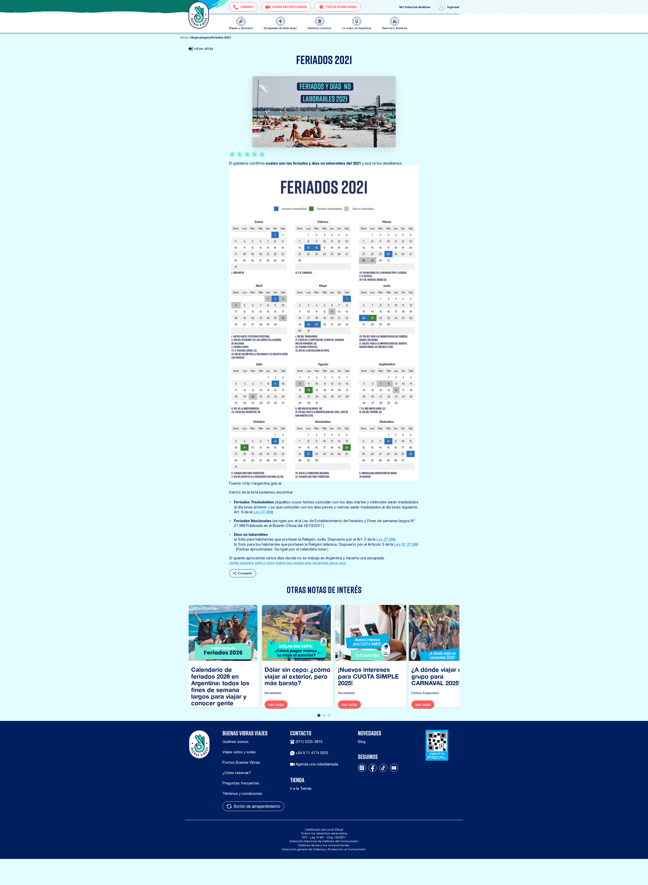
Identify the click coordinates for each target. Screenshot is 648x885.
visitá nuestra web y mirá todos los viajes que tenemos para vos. (287, 562)
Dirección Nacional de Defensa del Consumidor (324, 841)
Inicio (184, 37)
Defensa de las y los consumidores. (324, 845)
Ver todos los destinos (414, 7)
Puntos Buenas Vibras (241, 762)
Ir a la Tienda (300, 788)
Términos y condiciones (242, 794)
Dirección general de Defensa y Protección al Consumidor (324, 849)
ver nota (276, 704)
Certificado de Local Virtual (324, 829)
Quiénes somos (235, 742)
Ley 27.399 (262, 511)
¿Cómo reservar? (236, 773)
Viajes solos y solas (239, 752)
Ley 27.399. (386, 539)
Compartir (245, 573)
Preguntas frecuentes (240, 783)
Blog (362, 742)
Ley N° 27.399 (406, 544)
